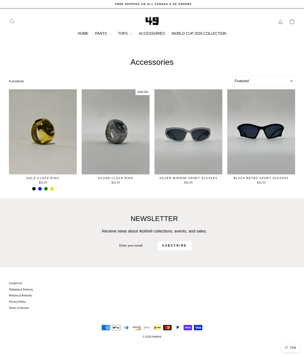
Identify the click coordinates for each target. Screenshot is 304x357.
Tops (123, 33)
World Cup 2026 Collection (199, 33)
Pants (101, 33)
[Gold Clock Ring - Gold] (52, 189)
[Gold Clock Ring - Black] (34, 189)
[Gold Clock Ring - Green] (46, 189)
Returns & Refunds (20, 295)
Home (83, 33)
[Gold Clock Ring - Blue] (40, 189)
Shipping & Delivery (21, 289)
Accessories (152, 33)
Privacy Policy (17, 301)
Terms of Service (19, 308)
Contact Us (15, 283)
